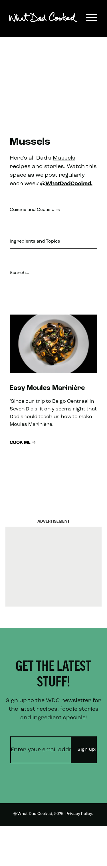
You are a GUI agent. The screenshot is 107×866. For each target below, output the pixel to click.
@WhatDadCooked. (66, 184)
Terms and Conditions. (35, 835)
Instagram (83, 855)
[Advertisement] (53, 77)
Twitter (86, 834)
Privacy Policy (78, 814)
